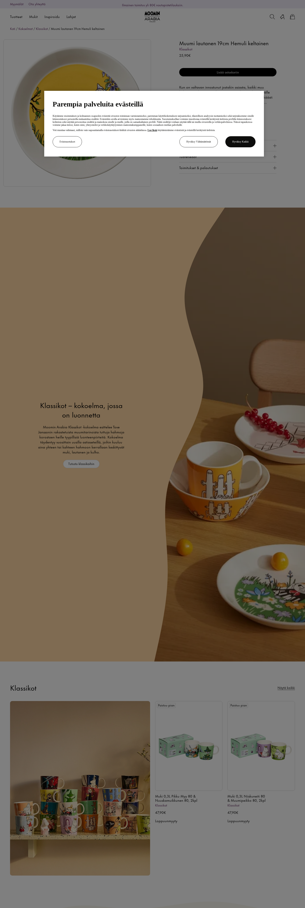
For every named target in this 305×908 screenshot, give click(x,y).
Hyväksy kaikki (240, 141)
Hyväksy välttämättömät (198, 141)
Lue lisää (152, 130)
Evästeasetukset (67, 141)
